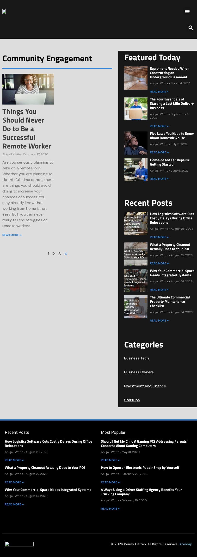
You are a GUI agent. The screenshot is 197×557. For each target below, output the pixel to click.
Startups (132, 399)
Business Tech (136, 358)
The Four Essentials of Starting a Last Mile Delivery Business (172, 103)
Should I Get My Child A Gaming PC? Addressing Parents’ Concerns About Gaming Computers (144, 443)
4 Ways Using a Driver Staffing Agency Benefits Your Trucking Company (141, 492)
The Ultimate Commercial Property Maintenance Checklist (170, 301)
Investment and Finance (145, 386)
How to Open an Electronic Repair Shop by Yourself (140, 467)
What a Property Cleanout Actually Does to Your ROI (170, 247)
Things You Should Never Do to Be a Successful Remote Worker (26, 128)
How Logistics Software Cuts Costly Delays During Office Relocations (172, 218)
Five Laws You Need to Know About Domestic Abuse (172, 136)
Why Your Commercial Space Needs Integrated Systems (172, 273)
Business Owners (139, 372)
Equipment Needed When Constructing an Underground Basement (169, 73)
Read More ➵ (12, 235)
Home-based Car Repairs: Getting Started (170, 162)
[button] (187, 11)
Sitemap (185, 544)
